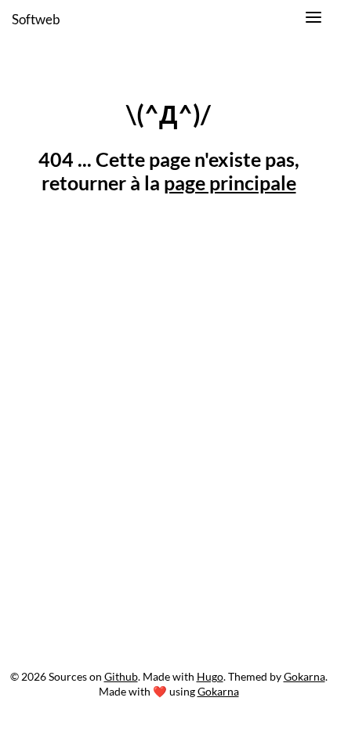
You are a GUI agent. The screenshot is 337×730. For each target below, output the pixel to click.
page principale (230, 182)
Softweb (36, 19)
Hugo (210, 676)
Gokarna (304, 676)
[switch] (313, 19)
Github (121, 676)
